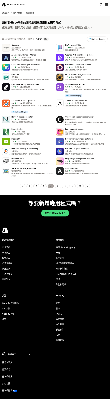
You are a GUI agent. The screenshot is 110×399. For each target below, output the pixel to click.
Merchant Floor (17, 159)
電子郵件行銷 (62, 268)
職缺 (58, 308)
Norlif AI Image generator (22, 117)
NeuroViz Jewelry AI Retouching (24, 149)
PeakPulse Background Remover (25, 84)
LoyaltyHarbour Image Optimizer (79, 139)
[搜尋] (101, 4)
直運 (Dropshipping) (65, 247)
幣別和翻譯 (61, 284)
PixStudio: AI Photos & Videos (78, 65)
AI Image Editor (71, 168)
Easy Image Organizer (74, 129)
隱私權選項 (7, 390)
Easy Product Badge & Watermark (25, 65)
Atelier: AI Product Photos (76, 101)
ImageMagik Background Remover (79, 159)
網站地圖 (6, 383)
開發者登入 (7, 362)
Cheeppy (15, 45)
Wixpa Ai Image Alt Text (75, 84)
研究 (4, 319)
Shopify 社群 (8, 314)
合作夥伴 (60, 324)
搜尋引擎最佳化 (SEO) (66, 274)
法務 (58, 335)
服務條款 (6, 369)
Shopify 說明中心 (10, 303)
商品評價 (60, 258)
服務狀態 (60, 340)
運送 (58, 279)
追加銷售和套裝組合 (65, 263)
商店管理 (6, 279)
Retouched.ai (16, 129)
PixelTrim (15, 74)
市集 (58, 252)
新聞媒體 (60, 319)
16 (80, 186)
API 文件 (6, 308)
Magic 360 (15, 139)
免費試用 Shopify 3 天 (55, 213)
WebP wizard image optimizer (24, 168)
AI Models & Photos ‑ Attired (23, 55)
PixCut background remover (77, 149)
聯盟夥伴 (60, 329)
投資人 (59, 314)
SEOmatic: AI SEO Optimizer (23, 101)
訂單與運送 (7, 263)
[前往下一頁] (87, 186)
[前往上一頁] (22, 186)
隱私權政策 (7, 376)
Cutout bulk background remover (79, 117)
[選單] (106, 4)
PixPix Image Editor (73, 45)
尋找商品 (6, 252)
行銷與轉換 (7, 274)
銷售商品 (6, 258)
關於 (58, 303)
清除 (45, 39)
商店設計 (6, 268)
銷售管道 (6, 247)
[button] (28, 47)
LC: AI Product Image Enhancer (78, 74)
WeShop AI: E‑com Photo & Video (79, 55)
